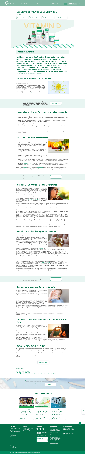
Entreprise (39, 3)
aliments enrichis (34, 92)
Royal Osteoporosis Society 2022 (23, 372)
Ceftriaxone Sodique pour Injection (54, 434)
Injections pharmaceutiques (68, 428)
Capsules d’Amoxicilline (54, 429)
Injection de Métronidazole (55, 430)
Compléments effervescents (61, 17)
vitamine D (41, 248)
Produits (20, 3)
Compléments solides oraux (35, 17)
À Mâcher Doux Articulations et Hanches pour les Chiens (55, 439)
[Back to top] (80, 423)
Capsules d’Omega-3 (54, 443)
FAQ (58, 3)
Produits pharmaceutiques (28, 428)
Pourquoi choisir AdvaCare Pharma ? (15, 428)
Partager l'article (19, 368)
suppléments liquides (28, 163)
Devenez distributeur (56, 103)
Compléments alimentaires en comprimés (68, 434)
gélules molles (40, 167)
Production (12, 432)
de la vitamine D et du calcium (34, 199)
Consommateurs (13, 435)
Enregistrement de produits (15, 431)
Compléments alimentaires (22, 17)
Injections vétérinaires (67, 430)
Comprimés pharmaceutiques (68, 429)
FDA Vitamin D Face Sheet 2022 (22, 371)
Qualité (11, 434)
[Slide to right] (68, 18)
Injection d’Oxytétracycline (55, 437)
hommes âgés (33, 256)
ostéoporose (42, 191)
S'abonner (50, 384)
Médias (54, 3)
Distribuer (26, 3)
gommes (25, 167)
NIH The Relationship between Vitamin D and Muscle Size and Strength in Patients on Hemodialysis (36, 373)
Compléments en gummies (48, 17)
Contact (11, 436)
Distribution (12, 430)
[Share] (23, 14)
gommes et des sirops (55, 307)
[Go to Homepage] (9, 3)
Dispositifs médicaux (27, 429)
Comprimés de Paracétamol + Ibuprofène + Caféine (55, 432)
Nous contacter (47, 3)
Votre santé (33, 3)
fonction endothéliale (46, 262)
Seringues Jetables (53, 440)
